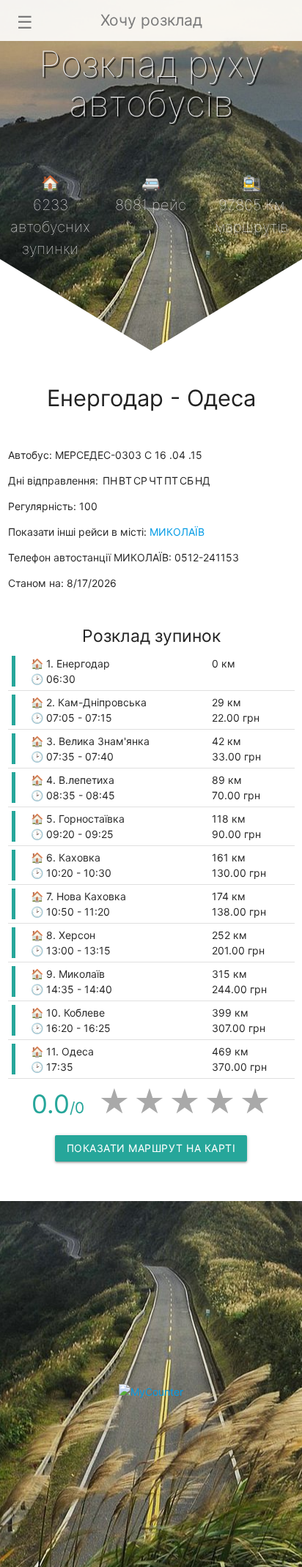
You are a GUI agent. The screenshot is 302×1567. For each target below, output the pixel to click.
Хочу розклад (151, 20)
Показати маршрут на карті (151, 1148)
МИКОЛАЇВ (177, 532)
